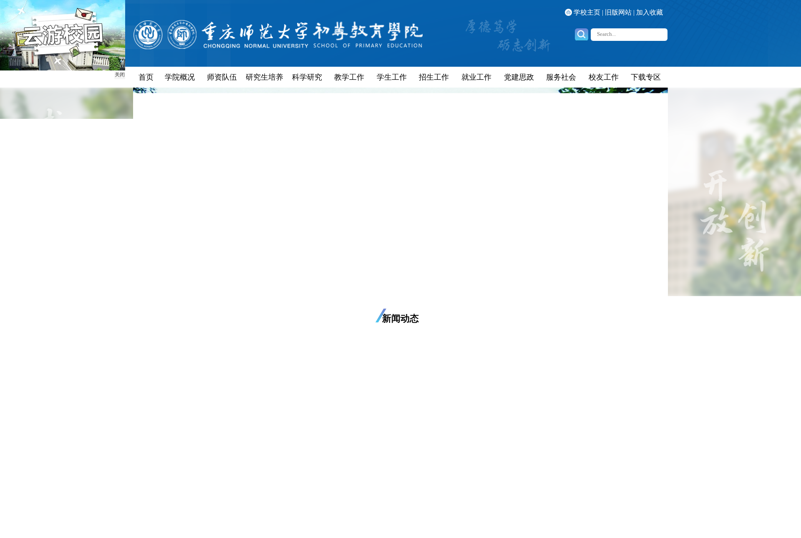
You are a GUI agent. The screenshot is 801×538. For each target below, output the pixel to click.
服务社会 (561, 77)
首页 (146, 77)
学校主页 (587, 12)
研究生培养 (264, 77)
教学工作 (349, 77)
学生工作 (392, 77)
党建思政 (519, 77)
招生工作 (434, 77)
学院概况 (180, 77)
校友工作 (604, 77)
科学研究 (307, 77)
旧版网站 (618, 12)
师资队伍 (222, 77)
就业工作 (476, 77)
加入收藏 (649, 12)
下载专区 (646, 77)
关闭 (120, 75)
